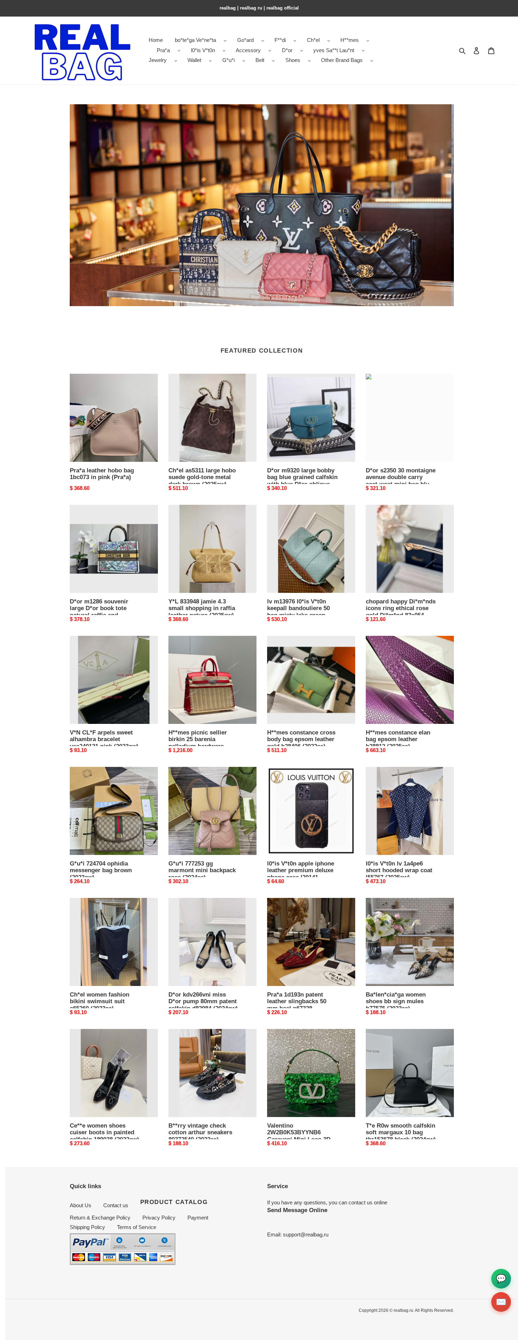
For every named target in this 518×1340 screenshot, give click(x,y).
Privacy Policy (158, 1218)
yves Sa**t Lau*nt (333, 50)
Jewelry (158, 60)
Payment (197, 1218)
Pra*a (163, 50)
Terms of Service (136, 1227)
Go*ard (245, 40)
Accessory (248, 50)
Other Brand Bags (342, 60)
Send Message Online (297, 1210)
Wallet (194, 60)
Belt (259, 60)
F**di (280, 40)
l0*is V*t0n (203, 50)
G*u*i (228, 60)
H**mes (349, 40)
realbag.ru (403, 1310)
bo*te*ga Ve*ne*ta (195, 40)
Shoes (292, 60)
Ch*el (313, 40)
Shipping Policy (87, 1227)
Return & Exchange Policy (100, 1218)
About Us (80, 1205)
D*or (287, 50)
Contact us (115, 1205)
